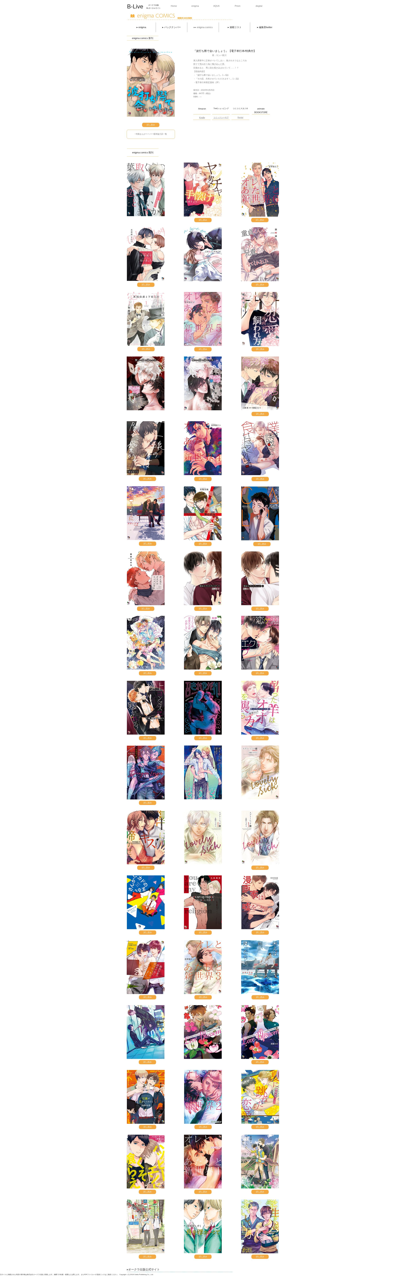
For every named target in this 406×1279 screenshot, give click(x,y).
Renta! (240, 117)
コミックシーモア (221, 117)
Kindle (202, 117)
